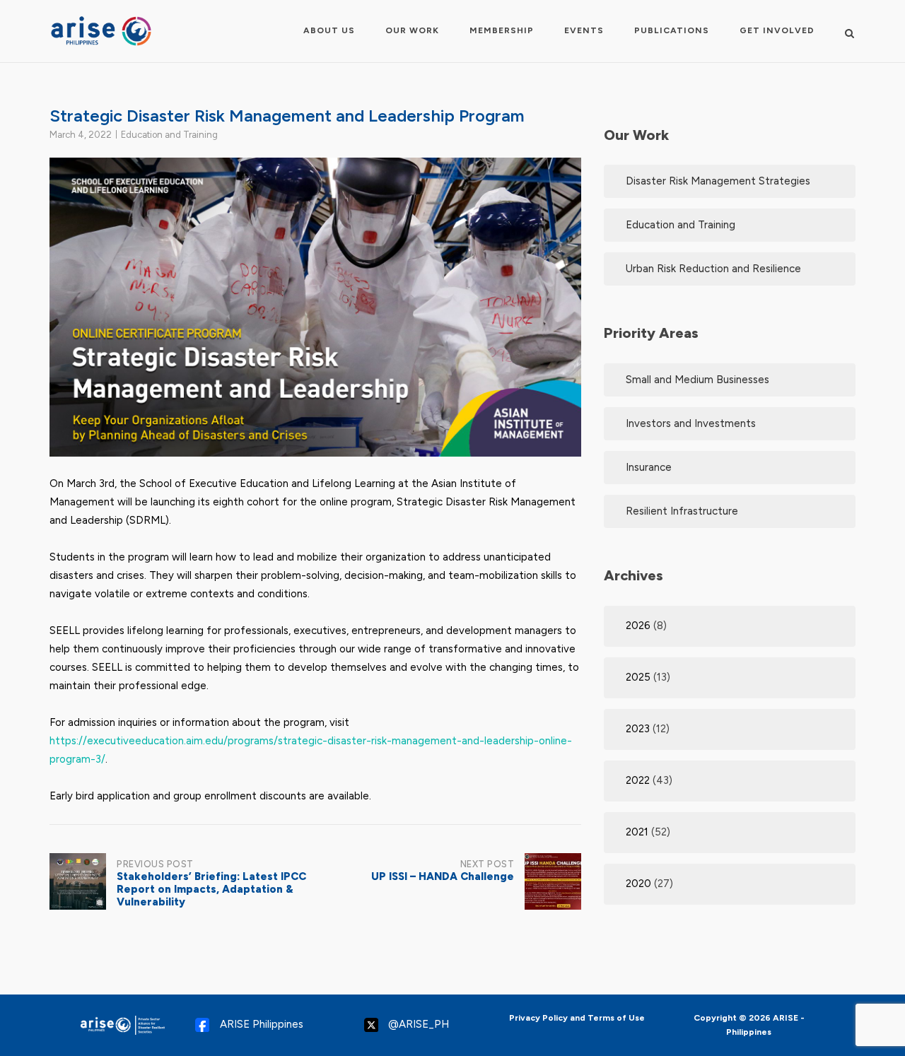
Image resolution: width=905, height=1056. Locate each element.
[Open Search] (849, 32)
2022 (638, 780)
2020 (638, 883)
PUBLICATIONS (671, 30)
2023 (638, 728)
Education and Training (169, 134)
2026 (638, 625)
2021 (637, 832)
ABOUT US (329, 30)
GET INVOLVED (777, 30)
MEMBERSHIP (501, 30)
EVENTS (584, 30)
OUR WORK (412, 30)
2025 (638, 677)
